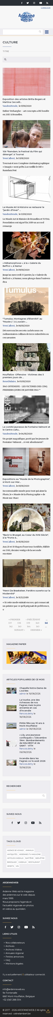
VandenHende (10, 106)
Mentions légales (14, 963)
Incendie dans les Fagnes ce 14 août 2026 (32, 759)
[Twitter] (27, 3)
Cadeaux (22, 862)
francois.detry (26, 713)
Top (48, 1012)
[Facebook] (22, 3)
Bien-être (39, 858)
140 (37, 623)
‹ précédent (33, 619)
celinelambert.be (22, 1013)
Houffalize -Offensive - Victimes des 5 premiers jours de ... (23, 376)
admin (22, 693)
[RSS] (47, 3)
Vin (17, 866)
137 (10, 623)
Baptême (29, 858)
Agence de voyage (15, 850)
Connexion (45, 8)
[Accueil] (26, 22)
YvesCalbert (9, 158)
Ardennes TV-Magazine (30, 854)
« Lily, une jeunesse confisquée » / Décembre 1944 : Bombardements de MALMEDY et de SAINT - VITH (33, 740)
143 (19, 626)
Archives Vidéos (14, 949)
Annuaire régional (15, 953)
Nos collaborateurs (15, 942)
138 (19, 623)
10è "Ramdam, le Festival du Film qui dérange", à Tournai (22, 153)
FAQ (8, 960)
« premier (14, 619)
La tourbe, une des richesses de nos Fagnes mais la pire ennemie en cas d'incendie (30, 705)
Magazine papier (26, 657)
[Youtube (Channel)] (40, 3)
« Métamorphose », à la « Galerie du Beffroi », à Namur (22, 264)
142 (11, 626)
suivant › (19, 630)
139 (28, 623)
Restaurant (34, 862)
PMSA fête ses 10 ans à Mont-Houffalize (31, 724)
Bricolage (12, 862)
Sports (10, 866)
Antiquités (12, 854)
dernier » (36, 630)
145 (37, 626)
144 (28, 626)
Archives (10, 946)
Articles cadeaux (15, 858)
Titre (6, 51)
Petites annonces (15, 956)
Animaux (30, 850)
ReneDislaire (9, 381)
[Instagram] (34, 3)
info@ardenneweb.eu (14, 989)
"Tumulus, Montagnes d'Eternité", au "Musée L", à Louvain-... (22, 320)
